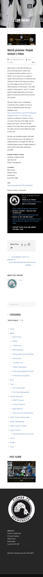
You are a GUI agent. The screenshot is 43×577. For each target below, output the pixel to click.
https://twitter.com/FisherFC (31, 202)
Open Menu (29, 6)
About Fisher (17, 337)
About (12, 333)
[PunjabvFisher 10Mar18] (21, 39)
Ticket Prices (17, 345)
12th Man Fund (18, 363)
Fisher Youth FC (15, 430)
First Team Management (21, 392)
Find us (12, 438)
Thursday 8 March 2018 (17, 59)
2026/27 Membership (17, 422)
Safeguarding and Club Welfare (23, 354)
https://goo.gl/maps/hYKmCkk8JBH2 (20, 185)
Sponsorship (17, 358)
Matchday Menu (18, 350)
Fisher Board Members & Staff (23, 371)
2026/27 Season (18, 400)
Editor (30, 59)
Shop (12, 447)
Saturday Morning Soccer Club (23, 434)
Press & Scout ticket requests (23, 413)
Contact (13, 442)
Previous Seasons (19, 404)
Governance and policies (21, 376)
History (15, 341)
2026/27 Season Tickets (18, 426)
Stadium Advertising (19, 367)
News (11, 62)
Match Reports (18, 409)
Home (12, 329)
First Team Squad (19, 388)
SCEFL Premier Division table (20, 417)
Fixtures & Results (16, 396)
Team (12, 384)
